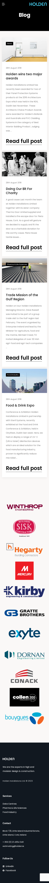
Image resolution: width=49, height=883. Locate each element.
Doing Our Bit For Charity (19, 191)
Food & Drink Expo (20, 405)
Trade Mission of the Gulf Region (22, 297)
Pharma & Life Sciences (17, 264)
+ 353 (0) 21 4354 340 (13, 842)
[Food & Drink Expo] (24, 381)
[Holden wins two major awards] (24, 49)
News (9, 43)
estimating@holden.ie (13, 846)
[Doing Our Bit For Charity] (24, 164)
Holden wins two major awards (24, 76)
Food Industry (13, 375)
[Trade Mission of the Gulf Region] (24, 270)
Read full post (24, 141)
